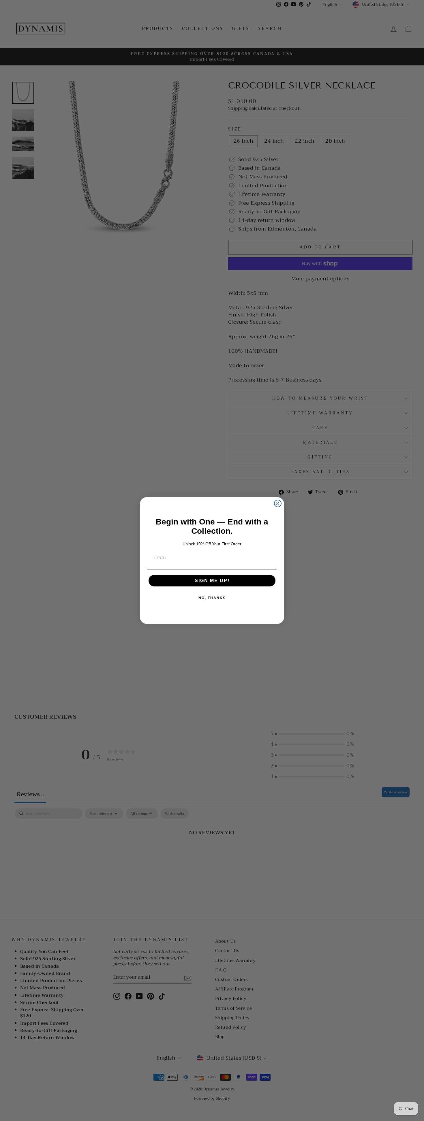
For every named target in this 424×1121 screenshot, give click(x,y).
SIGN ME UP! (212, 580)
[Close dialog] (277, 503)
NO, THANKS (212, 598)
